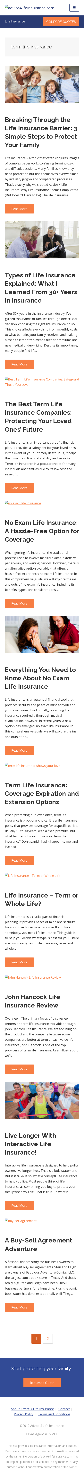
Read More (19, 209)
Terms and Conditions (54, 1414)
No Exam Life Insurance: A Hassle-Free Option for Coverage (42, 531)
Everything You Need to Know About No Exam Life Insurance (40, 678)
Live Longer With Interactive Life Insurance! (30, 1144)
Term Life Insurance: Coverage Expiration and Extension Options (42, 793)
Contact (64, 1409)
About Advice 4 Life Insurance (32, 1409)
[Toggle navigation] (74, 8)
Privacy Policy (23, 1414)
